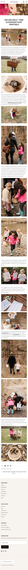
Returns (2, 516)
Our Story (3, 495)
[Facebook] (1, 551)
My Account (3, 510)
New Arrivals (3, 493)
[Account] (23, 1)
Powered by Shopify (10, 565)
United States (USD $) (7, 561)
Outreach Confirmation (6, 529)
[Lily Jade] (14, 2)
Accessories (3, 491)
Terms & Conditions (5, 527)
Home (2, 485)
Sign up (5, 546)
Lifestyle (3, 489)
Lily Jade (5, 565)
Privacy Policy (4, 525)
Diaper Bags (3, 487)
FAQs (2, 508)
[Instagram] (3, 551)
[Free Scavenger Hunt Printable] (14, 302)
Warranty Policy (4, 512)
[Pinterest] (5, 551)
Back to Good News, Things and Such (15, 471)
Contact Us (3, 514)
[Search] (4, 1)
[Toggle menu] (1, 1)
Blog (2, 497)
